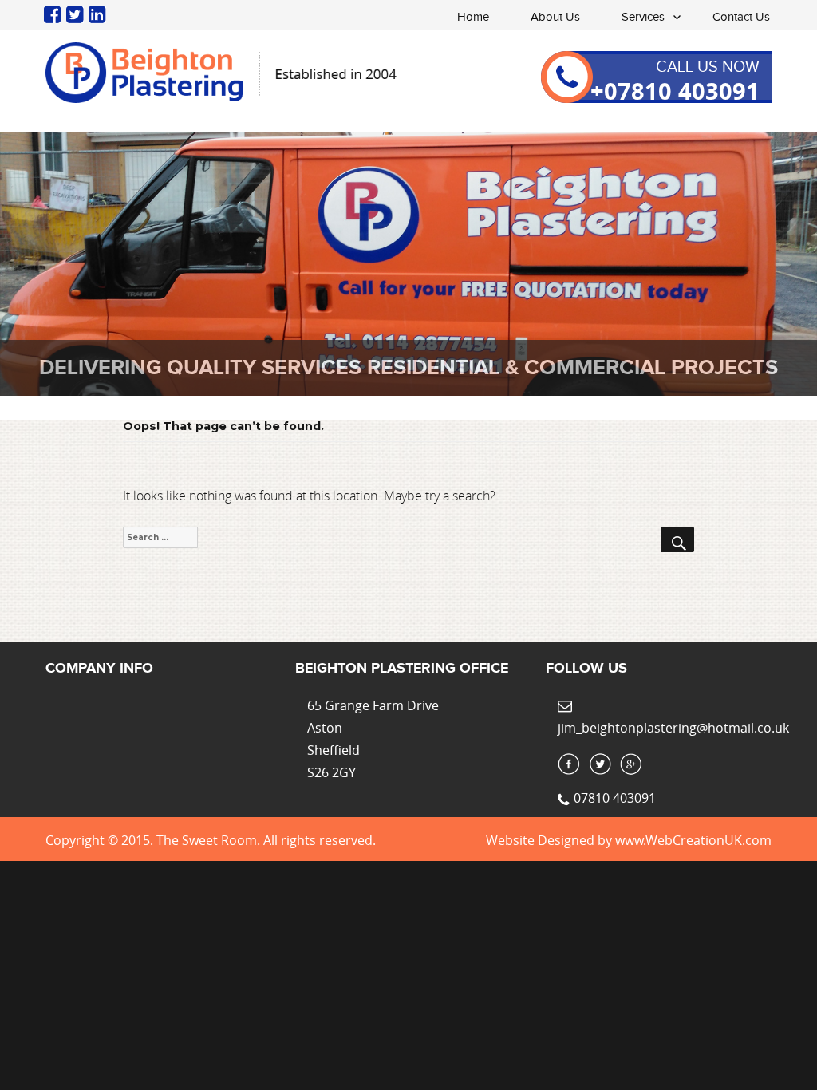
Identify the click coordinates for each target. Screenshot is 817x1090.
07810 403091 (615, 798)
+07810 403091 (675, 91)
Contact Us (741, 17)
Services (643, 17)
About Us (555, 17)
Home (473, 17)
